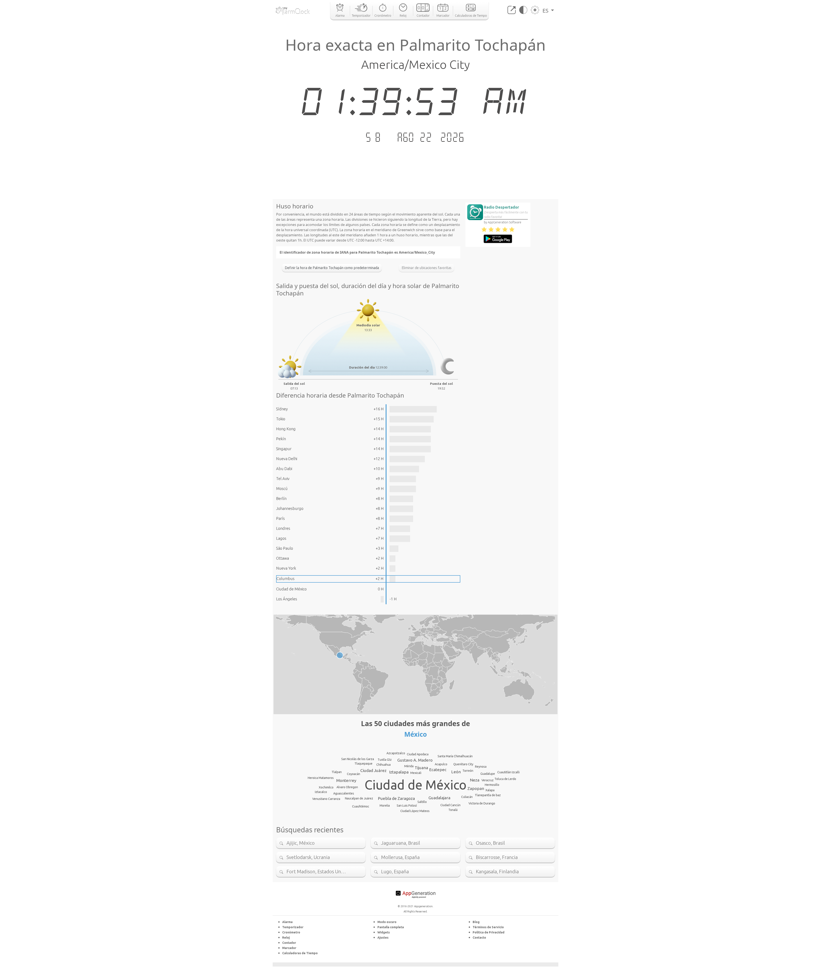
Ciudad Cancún (450, 805)
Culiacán (467, 797)
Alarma (287, 922)
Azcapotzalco (396, 753)
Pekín (281, 439)
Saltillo (422, 802)
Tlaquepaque (363, 763)
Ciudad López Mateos (415, 811)
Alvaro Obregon (347, 787)
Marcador (289, 948)
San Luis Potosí (407, 805)
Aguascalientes (343, 793)
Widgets (383, 932)
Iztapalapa (399, 772)
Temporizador (292, 927)
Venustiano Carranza (326, 799)
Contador (289, 942)
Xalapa (489, 790)
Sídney (282, 409)
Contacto (479, 937)
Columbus (286, 578)
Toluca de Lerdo (505, 779)
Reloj (286, 937)
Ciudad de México (291, 589)
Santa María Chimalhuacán (455, 756)
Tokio (280, 419)
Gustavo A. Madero (415, 760)
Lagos (281, 538)
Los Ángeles (286, 599)
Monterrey (346, 780)
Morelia (385, 805)
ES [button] (546, 11)
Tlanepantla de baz (488, 795)
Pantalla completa (390, 927)
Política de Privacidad (488, 932)
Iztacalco (321, 792)
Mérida (409, 766)
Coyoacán (353, 774)
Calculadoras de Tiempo (300, 953)
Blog (476, 922)
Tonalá (452, 810)
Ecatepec (437, 769)
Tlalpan (337, 772)
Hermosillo (492, 784)
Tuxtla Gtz (385, 759)
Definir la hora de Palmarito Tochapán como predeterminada (332, 268)
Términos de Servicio (488, 927)
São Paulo (284, 548)
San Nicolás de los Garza (357, 759)
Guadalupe (487, 773)
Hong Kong (286, 429)
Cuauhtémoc (360, 806)
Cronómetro (291, 932)
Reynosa (480, 766)
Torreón (467, 770)
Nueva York (286, 568)
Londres (283, 528)
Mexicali (415, 773)
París (280, 518)
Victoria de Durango (482, 803)
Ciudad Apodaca (417, 754)
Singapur (283, 448)
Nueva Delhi (286, 458)
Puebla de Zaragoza (396, 798)
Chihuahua (383, 764)
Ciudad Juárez (373, 770)
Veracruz (488, 780)
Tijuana (421, 767)
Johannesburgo (289, 508)
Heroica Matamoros (321, 778)
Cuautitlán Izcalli (508, 772)
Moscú (282, 488)
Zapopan (475, 788)
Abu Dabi (284, 468)
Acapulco (441, 764)
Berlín (281, 498)
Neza (474, 780)
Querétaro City (463, 764)
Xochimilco (326, 787)
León (456, 771)
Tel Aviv (283, 478)
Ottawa (282, 558)
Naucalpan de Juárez (359, 798)
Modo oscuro (386, 922)
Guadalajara (439, 797)
